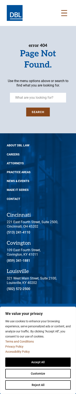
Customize (38, 373)
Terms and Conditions (19, 341)
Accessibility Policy (17, 351)
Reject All (38, 385)
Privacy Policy (14, 346)
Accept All (38, 362)
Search (38, 112)
